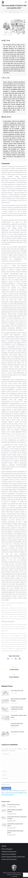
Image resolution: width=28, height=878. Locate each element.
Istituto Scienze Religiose (8, 854)
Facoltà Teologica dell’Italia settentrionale (13, 856)
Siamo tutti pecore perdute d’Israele (18, 700)
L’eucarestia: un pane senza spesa (18, 716)
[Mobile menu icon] (26, 2)
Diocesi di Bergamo (6, 849)
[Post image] (5, 693)
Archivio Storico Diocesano (9, 859)
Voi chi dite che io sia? (17, 690)
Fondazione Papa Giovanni (8, 851)
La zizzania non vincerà (17, 732)
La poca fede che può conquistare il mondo (17, 708)
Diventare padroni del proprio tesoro (17, 724)
